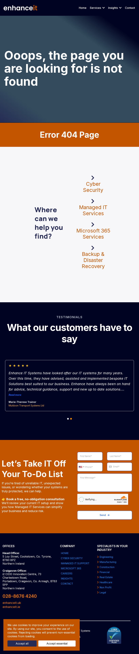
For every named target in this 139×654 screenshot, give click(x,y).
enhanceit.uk (12, 603)
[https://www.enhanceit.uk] (20, 8)
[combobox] (81, 467)
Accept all (22, 643)
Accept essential (56, 643)
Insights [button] (113, 7)
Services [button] (96, 7)
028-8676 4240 (20, 596)
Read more (15, 394)
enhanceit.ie (11, 607)
